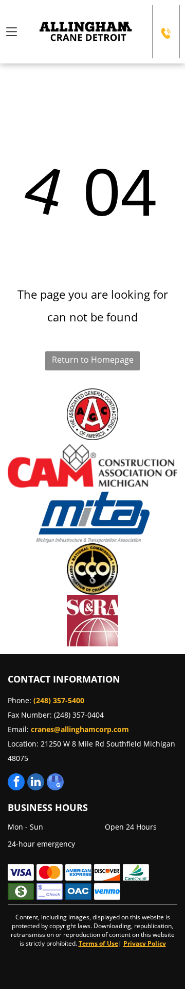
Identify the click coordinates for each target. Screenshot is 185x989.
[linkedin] (35, 783)
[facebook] (16, 783)
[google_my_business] (55, 783)
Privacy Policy (144, 943)
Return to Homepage (93, 359)
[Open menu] (11, 31)
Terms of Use (98, 943)
